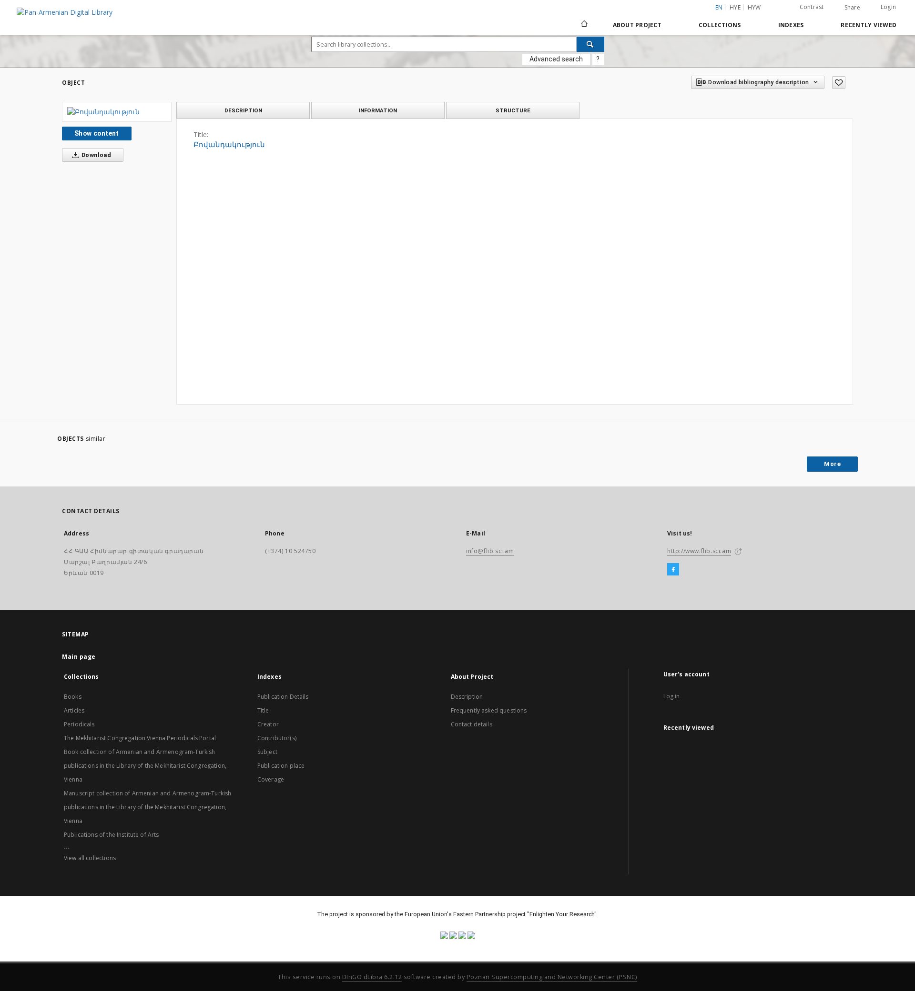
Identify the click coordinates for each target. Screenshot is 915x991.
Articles (74, 710)
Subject (267, 752)
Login (888, 7)
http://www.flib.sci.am (699, 551)
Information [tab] (378, 110)
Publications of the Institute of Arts (111, 835)
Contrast (812, 7)
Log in (671, 696)
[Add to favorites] (838, 82)
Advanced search (556, 59)
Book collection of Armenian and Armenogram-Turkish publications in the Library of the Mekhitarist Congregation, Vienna (145, 765)
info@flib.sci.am (490, 551)
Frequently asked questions (489, 710)
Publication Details (283, 697)
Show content (96, 133)
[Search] (590, 44)
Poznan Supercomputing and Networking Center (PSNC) (552, 977)
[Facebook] (673, 569)
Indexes (791, 25)
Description (467, 697)
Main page (79, 657)
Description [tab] (243, 110)
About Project (637, 25)
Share (852, 7)
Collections (720, 25)
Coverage (270, 779)
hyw (754, 7)
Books (72, 697)
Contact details (471, 724)
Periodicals (79, 724)
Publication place (281, 766)
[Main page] (583, 24)
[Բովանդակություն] (116, 112)
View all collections (90, 858)
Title (263, 710)
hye (735, 7)
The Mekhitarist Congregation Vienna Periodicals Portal (140, 738)
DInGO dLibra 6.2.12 (372, 977)
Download (96, 155)
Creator (268, 724)
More (832, 463)
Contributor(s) (276, 738)
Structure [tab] (513, 110)
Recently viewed (868, 25)
